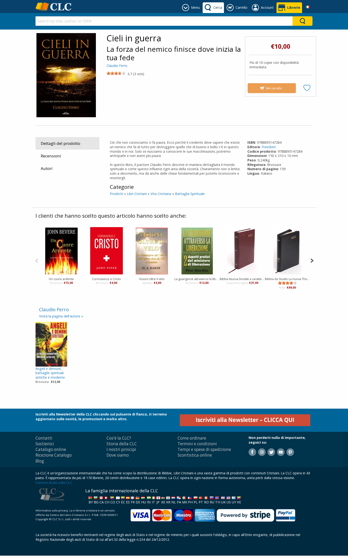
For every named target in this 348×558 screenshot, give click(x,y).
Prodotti (116, 193)
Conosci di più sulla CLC (54, 482)
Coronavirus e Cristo (106, 279)
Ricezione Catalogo (54, 455)
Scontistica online (195, 455)
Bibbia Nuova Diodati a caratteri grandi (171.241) (242, 279)
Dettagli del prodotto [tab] (60, 143)
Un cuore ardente (61, 279)
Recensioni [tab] (51, 156)
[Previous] (36, 260)
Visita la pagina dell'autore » (61, 316)
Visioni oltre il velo (152, 279)
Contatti (44, 438)
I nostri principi (121, 449)
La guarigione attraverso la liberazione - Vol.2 (197, 279)
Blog (40, 461)
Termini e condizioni (197, 443)
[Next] (312, 260)
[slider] (116, 73)
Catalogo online (51, 449)
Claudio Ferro (117, 65)
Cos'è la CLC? (119, 438)
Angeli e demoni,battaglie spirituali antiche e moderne (50, 373)
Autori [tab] (47, 168)
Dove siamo (118, 455)
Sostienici (45, 443)
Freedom (269, 147)
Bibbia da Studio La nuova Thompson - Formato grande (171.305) (287, 279)
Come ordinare (192, 438)
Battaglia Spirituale (190, 193)
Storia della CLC (122, 443)
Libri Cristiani (137, 193)
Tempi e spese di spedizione (204, 449)
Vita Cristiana (161, 193)
